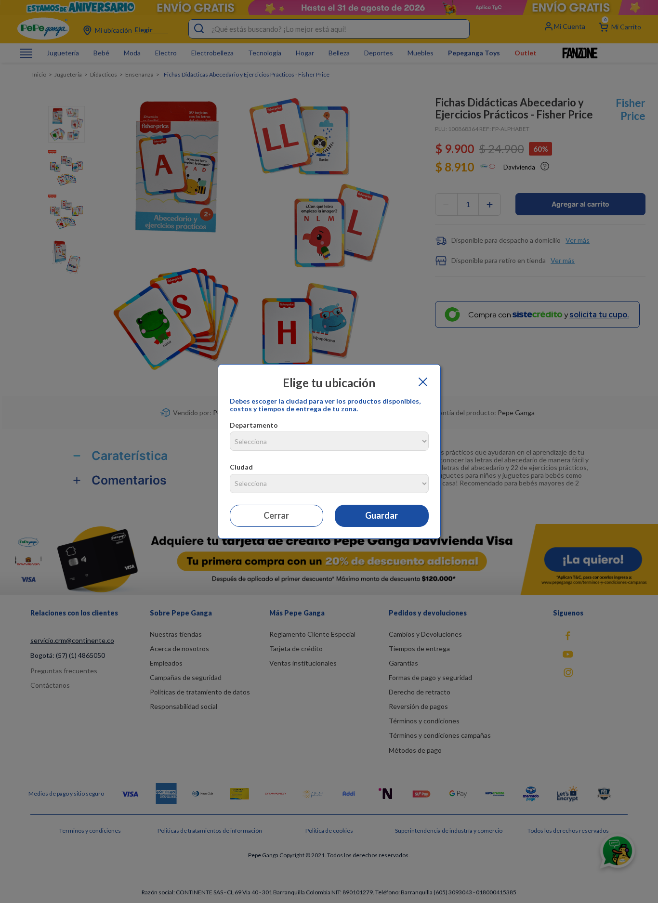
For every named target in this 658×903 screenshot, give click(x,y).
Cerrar (276, 515)
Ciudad (241, 467)
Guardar (381, 515)
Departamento (254, 425)
